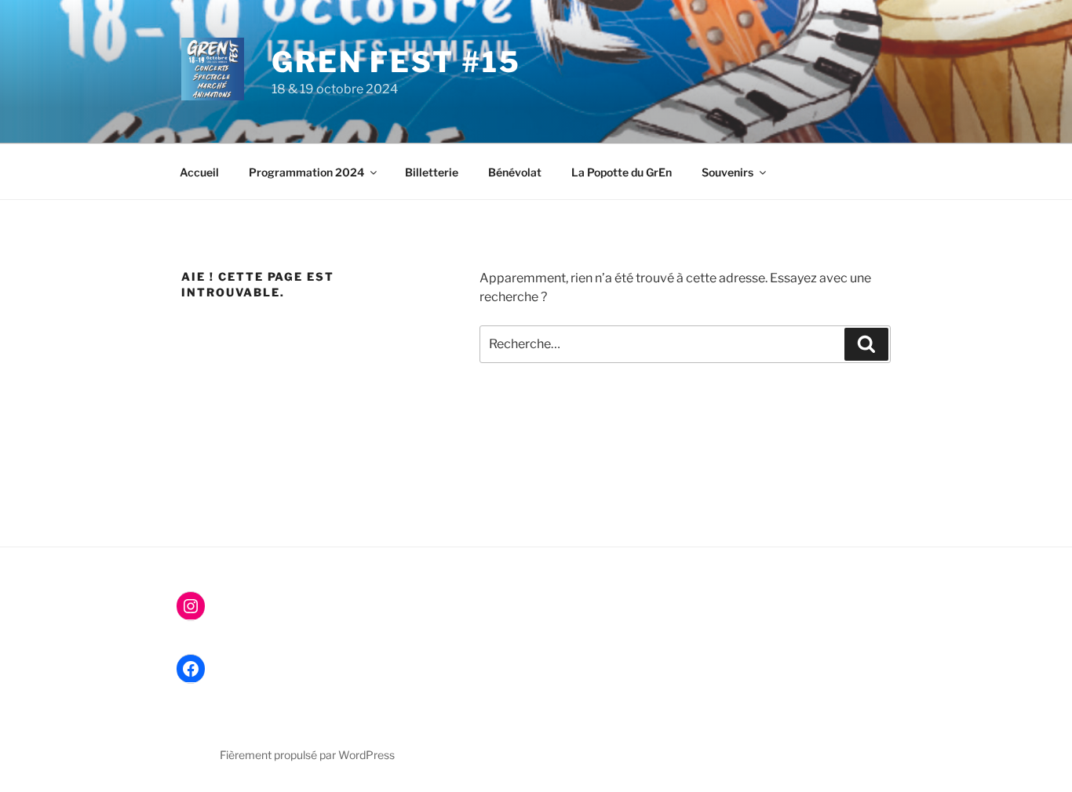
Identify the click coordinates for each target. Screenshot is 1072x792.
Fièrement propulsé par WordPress (307, 754)
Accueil (199, 172)
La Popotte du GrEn (621, 172)
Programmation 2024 (306, 172)
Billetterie (431, 172)
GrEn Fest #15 (396, 62)
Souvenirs (727, 172)
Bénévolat (514, 172)
